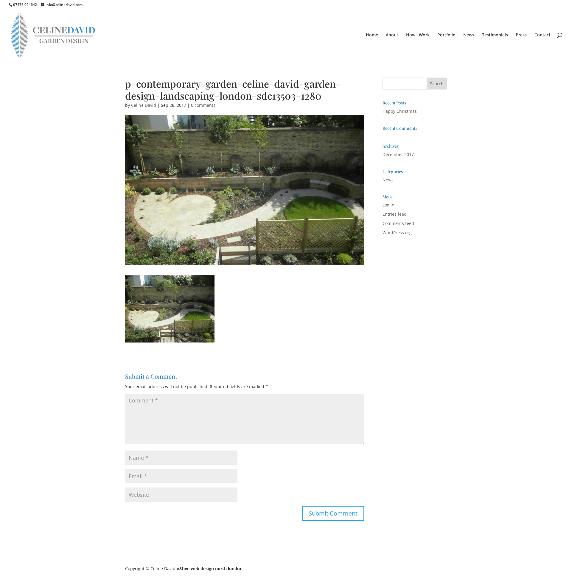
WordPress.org (397, 232)
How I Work (418, 35)
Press (521, 35)
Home (372, 35)
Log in (388, 205)
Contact (542, 35)
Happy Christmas (400, 111)
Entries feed (395, 214)
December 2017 (398, 154)
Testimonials (495, 35)
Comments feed (398, 223)
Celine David (143, 105)
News (468, 35)
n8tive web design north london (210, 568)
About (392, 35)
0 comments (203, 105)
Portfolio (446, 35)
